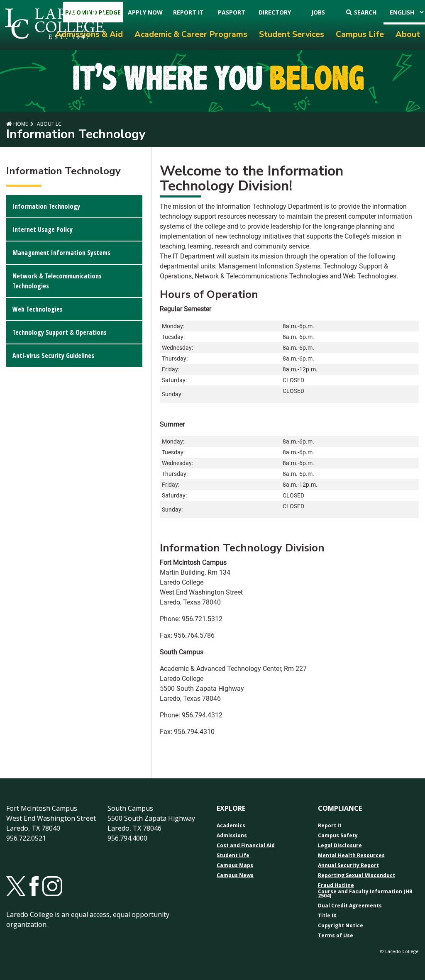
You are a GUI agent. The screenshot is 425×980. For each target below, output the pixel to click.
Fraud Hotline (336, 885)
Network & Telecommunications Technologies (57, 280)
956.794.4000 (127, 838)
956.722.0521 (26, 838)
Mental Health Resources (351, 855)
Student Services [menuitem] (291, 34)
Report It (330, 826)
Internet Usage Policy (42, 229)
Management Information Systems (61, 252)
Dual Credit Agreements (350, 906)
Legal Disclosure (340, 845)
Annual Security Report (348, 865)
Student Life (233, 855)
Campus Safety (338, 836)
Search (365, 12)
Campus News (235, 875)
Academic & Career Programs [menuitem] (190, 34)
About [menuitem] (408, 34)
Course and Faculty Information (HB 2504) (365, 894)
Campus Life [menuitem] (360, 34)
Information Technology (46, 206)
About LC (48, 123)
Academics (231, 826)
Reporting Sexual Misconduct (356, 875)
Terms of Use (335, 936)
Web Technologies (37, 309)
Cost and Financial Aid (246, 845)
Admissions (232, 836)
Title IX (327, 916)
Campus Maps (235, 865)
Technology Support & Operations (59, 332)
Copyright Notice (340, 926)
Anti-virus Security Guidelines (53, 355)
